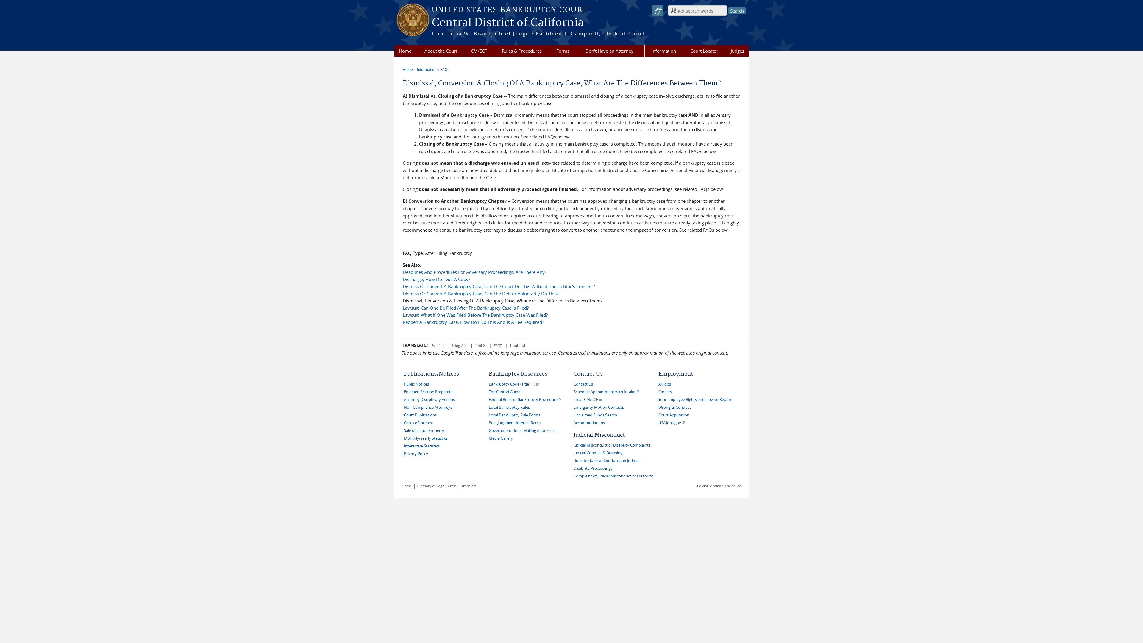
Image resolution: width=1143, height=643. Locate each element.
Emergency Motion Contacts (599, 407)
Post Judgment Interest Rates (515, 422)
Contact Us (583, 384)
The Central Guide (504, 391)
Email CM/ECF (588, 399)
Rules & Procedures (522, 51)
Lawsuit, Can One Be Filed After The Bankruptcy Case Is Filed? (466, 308)
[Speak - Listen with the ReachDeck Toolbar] (657, 10)
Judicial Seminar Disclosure (718, 485)
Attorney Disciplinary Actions (429, 399)
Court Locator (704, 51)
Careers (665, 391)
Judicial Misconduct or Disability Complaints (612, 445)
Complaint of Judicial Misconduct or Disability (613, 476)
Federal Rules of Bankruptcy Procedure (525, 399)
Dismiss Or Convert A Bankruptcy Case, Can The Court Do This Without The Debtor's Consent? (499, 286)
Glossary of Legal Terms (437, 485)
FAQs (445, 69)
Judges (737, 51)
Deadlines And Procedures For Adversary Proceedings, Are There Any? (474, 272)
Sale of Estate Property (424, 430)
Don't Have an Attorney (609, 51)
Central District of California (508, 23)
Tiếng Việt (459, 345)
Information (664, 51)
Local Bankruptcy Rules (509, 407)
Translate (469, 485)
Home (405, 51)
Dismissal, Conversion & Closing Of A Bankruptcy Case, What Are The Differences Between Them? (502, 301)
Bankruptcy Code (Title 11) (514, 384)
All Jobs (664, 384)
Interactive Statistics (422, 446)
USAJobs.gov (671, 422)
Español (437, 345)
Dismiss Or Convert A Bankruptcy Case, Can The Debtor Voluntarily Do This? (480, 293)
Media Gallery (501, 438)
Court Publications (420, 415)
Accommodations (589, 422)
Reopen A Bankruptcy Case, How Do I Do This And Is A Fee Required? (473, 322)
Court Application (673, 415)
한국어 (480, 345)
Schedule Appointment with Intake (606, 391)
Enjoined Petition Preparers (428, 391)
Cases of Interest (418, 422)
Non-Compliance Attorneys (428, 407)
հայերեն (518, 345)
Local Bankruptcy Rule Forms (514, 415)
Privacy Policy (416, 453)
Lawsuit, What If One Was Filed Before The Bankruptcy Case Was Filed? (475, 315)
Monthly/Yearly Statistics (426, 438)
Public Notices (416, 384)
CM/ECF (479, 51)
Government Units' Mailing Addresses (522, 430)
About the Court (440, 51)
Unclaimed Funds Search (595, 415)
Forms (562, 51)
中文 (498, 345)
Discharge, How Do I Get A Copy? (436, 279)
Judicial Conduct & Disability (598, 452)
